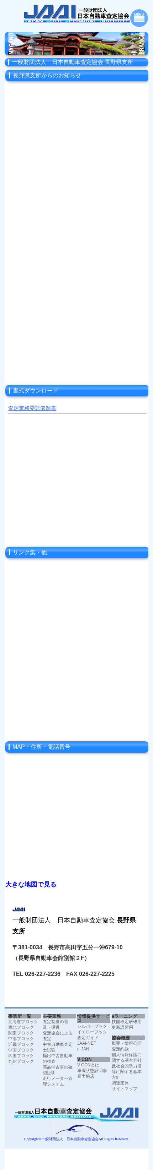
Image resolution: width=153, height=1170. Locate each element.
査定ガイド (88, 1037)
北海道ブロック (23, 1021)
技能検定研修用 (127, 1021)
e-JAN (83, 1049)
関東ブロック (21, 1033)
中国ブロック (21, 1050)
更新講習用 (122, 1027)
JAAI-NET (86, 1043)
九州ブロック (21, 1061)
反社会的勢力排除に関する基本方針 (127, 1072)
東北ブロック (21, 1027)
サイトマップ (124, 1088)
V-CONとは (88, 1064)
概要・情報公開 (127, 1043)
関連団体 (120, 1083)
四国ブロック (21, 1055)
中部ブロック (21, 1038)
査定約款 (120, 1049)
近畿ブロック (21, 1044)
